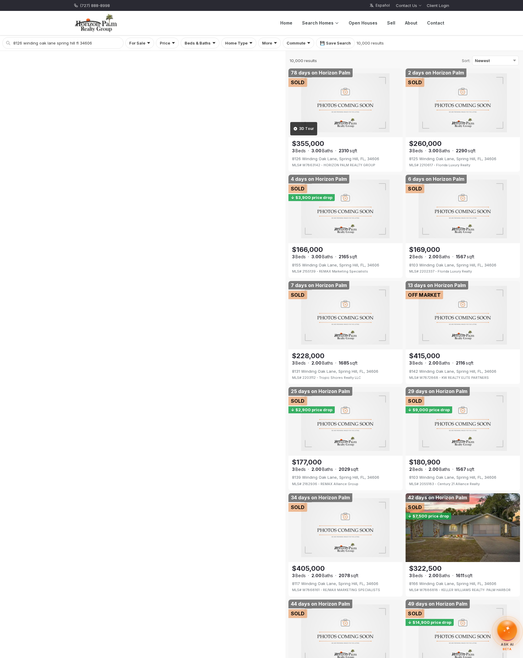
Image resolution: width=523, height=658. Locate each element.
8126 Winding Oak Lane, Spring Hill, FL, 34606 (335, 158)
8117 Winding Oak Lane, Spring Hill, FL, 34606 (335, 583)
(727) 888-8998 (95, 5)
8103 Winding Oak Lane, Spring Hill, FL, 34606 (452, 265)
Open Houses (363, 22)
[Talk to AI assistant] (507, 631)
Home (286, 22)
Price (165, 43)
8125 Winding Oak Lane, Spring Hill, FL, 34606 (452, 158)
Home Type (236, 43)
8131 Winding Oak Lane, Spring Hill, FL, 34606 (335, 371)
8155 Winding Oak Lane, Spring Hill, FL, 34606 (335, 265)
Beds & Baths (198, 43)
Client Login (438, 5)
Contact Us (406, 5)
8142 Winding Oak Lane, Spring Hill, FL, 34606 (452, 371)
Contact (435, 22)
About (411, 22)
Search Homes (318, 22)
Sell (391, 22)
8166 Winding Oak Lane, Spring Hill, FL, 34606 (452, 583)
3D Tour (306, 128)
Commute (296, 43)
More (267, 43)
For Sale (137, 43)
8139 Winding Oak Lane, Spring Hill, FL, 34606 (335, 477)
